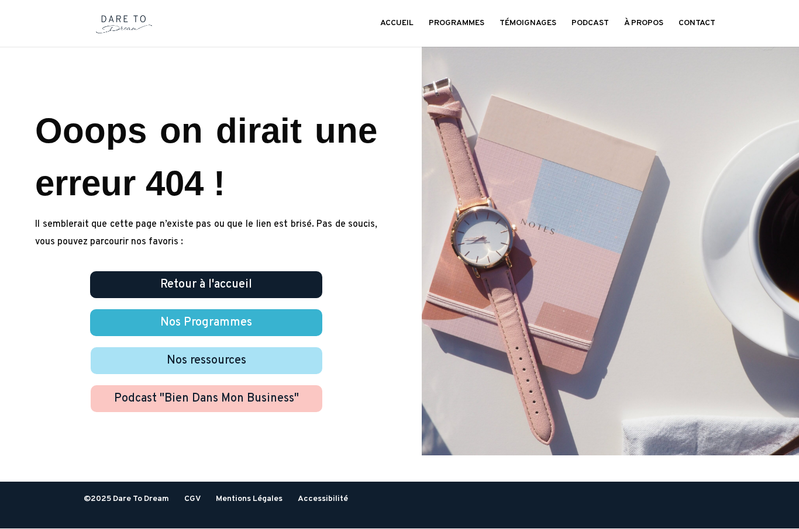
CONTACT (697, 23)
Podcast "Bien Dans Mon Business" (206, 398)
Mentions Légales (249, 499)
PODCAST (590, 23)
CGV (192, 499)
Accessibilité (323, 499)
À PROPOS (643, 23)
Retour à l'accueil (206, 284)
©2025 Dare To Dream (126, 499)
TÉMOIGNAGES (528, 23)
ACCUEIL (397, 23)
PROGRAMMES (456, 23)
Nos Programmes (206, 322)
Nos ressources (206, 360)
